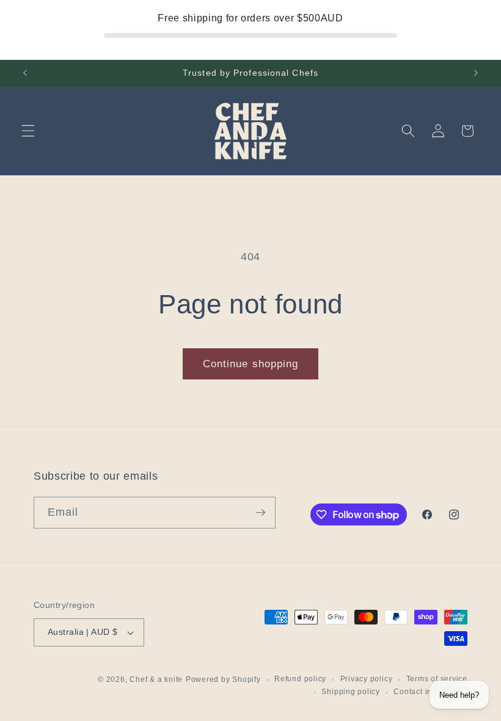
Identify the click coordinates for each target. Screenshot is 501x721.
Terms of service (436, 679)
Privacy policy (366, 679)
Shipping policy (350, 691)
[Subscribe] (260, 513)
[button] (28, 130)
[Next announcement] (476, 73)
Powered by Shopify (223, 679)
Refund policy (300, 679)
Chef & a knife (156, 679)
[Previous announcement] (25, 73)
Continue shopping (251, 363)
